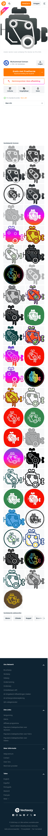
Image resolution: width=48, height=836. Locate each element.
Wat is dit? (24, 98)
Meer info (8, 103)
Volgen (40, 64)
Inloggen (36, 3)
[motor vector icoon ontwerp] (13, 154)
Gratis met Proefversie (24, 72)
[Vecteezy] (3, 3)
